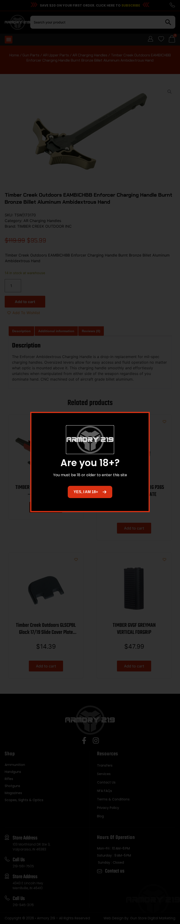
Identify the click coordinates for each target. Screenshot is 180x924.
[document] (90, 462)
